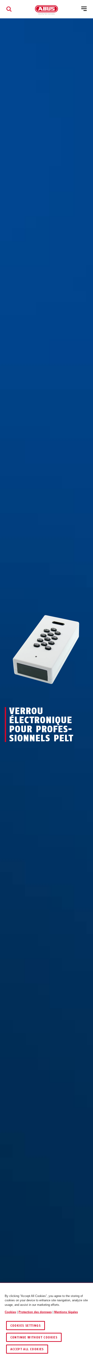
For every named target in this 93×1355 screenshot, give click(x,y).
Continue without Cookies (34, 1337)
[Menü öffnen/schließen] (84, 9)
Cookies (10, 1312)
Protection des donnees (35, 1312)
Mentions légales (66, 1312)
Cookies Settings (25, 1326)
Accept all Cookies (27, 1349)
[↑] (38, 694)
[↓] (54, 694)
